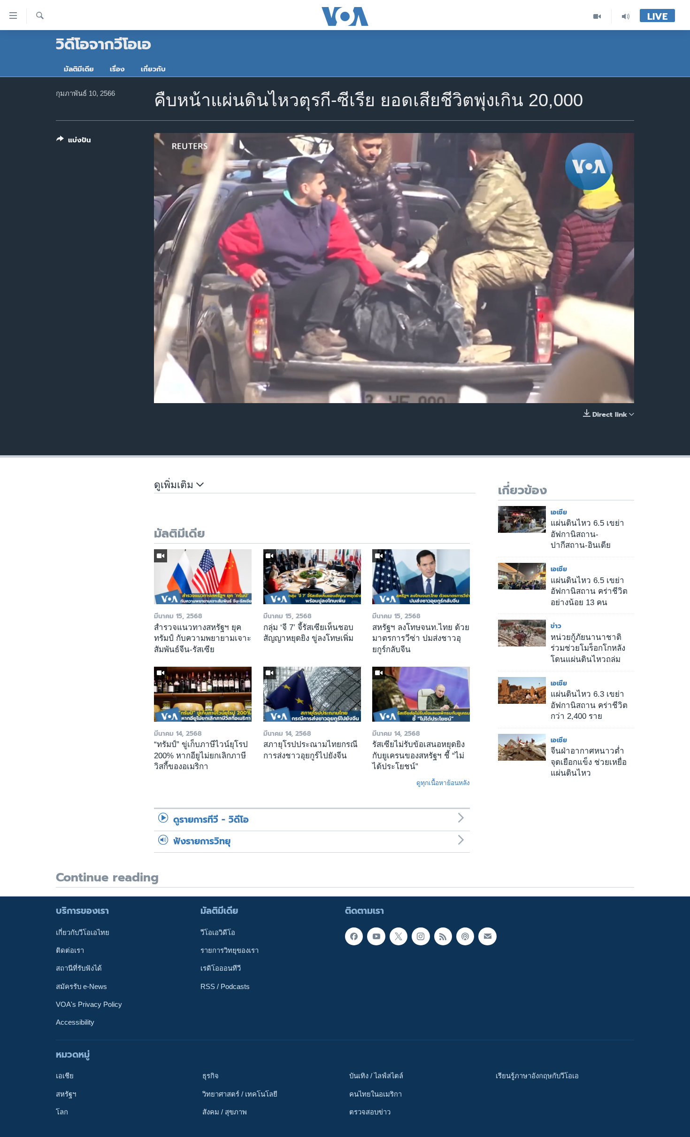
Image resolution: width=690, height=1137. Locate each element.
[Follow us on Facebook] (354, 936)
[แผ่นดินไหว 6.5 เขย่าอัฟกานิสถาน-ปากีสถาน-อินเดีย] (522, 519)
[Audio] (626, 16)
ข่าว (556, 626)
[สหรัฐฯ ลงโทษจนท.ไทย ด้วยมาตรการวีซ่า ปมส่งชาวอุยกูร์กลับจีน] (421, 576)
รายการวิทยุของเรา (229, 950)
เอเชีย (559, 512)
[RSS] (443, 936)
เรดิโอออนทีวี (220, 968)
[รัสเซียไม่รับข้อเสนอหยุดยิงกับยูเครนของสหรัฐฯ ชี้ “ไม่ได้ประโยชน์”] (421, 694)
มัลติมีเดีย (79, 69)
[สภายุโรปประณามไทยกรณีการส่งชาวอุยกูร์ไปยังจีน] (312, 694)
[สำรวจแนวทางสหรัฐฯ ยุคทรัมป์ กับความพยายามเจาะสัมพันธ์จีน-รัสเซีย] (203, 576)
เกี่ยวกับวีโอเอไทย (82, 932)
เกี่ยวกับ (153, 69)
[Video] (597, 16)
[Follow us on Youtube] (376, 936)
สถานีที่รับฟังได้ (79, 968)
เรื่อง (117, 69)
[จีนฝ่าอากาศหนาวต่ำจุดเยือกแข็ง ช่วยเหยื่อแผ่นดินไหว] (522, 747)
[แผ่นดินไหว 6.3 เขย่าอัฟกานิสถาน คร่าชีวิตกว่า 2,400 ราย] (522, 690)
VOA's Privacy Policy (89, 1004)
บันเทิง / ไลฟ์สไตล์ (376, 1076)
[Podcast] (465, 936)
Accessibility (75, 1022)
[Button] (73, 142)
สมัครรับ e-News (81, 986)
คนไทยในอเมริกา (375, 1094)
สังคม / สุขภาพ (224, 1112)
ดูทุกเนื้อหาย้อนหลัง (443, 783)
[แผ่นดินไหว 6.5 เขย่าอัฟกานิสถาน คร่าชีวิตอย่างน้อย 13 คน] (522, 576)
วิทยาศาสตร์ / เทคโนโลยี (239, 1094)
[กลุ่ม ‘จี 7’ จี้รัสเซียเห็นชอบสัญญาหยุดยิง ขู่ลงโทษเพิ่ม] (312, 576)
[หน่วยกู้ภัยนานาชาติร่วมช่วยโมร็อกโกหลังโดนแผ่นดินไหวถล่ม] (522, 633)
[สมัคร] (487, 936)
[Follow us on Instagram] (420, 936)
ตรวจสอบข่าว (370, 1112)
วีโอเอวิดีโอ (217, 932)
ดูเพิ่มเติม (175, 485)
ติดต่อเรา (70, 950)
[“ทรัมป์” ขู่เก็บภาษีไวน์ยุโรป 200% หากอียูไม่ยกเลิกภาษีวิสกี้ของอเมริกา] (203, 694)
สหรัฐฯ (66, 1094)
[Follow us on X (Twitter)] (398, 936)
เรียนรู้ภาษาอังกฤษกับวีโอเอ (537, 1076)
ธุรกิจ (210, 1076)
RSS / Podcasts (225, 986)
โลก (62, 1112)
